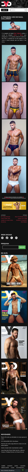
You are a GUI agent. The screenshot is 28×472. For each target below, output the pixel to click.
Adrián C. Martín (18, 35)
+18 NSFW (22, 465)
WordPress (11, 470)
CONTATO (9, 465)
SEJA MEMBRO (20, 467)
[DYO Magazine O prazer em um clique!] (6, 4)
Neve (2, 470)
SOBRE (3, 465)
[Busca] (25, 10)
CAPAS (16, 465)
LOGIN (12, 467)
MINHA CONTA (5, 467)
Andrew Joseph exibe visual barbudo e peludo (12, 447)
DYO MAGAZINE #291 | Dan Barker (9, 441)
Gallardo (17, 33)
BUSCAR (22, 247)
